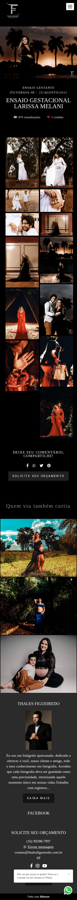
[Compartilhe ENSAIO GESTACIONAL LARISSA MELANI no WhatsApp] (34, 465)
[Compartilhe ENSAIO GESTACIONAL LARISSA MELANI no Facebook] (27, 465)
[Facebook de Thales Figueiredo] (31, 866)
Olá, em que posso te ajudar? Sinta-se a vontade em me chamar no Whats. (37, 876)
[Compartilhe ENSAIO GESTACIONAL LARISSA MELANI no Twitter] (41, 465)
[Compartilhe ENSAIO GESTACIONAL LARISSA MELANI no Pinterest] (49, 465)
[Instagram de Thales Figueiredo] (37, 866)
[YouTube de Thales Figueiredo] (44, 866)
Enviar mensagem (41, 847)
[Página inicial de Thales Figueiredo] (13, 11)
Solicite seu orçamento (38, 476)
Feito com (39, 896)
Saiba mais (38, 798)
